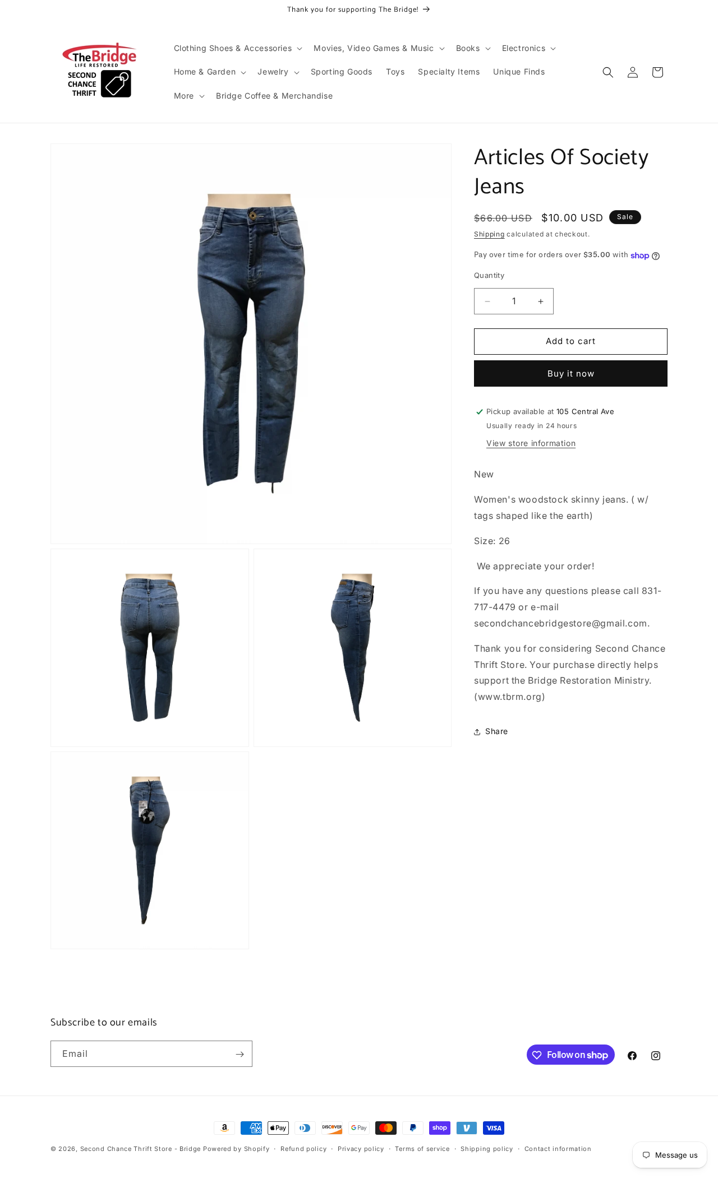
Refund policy (303, 1148)
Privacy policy (361, 1148)
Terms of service (422, 1148)
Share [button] (496, 731)
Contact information (558, 1148)
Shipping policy (487, 1148)
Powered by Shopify (236, 1149)
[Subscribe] (239, 1054)
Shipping (489, 234)
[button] (237, 48)
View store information (531, 443)
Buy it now (571, 373)
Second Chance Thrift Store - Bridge (140, 1149)
